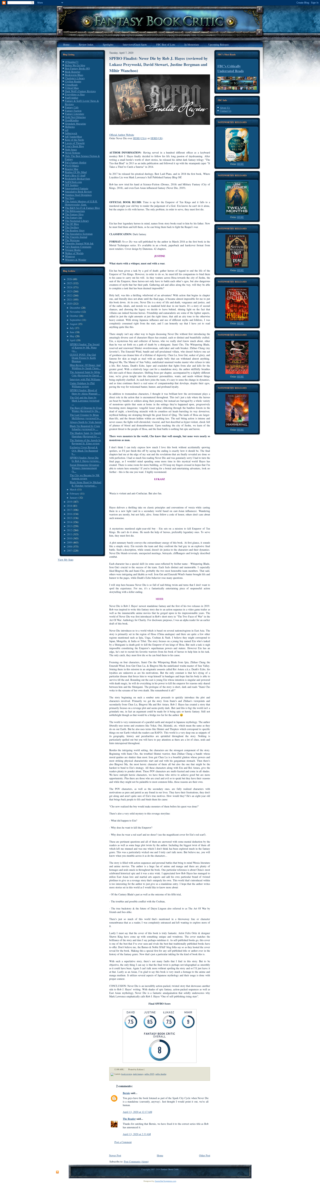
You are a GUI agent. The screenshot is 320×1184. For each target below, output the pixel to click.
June (72, 332)
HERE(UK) (157, 138)
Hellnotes (70, 126)
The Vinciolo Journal (76, 237)
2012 (69, 530)
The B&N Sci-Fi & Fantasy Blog (82, 208)
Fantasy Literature (74, 114)
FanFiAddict (71, 97)
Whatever (70, 256)
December (75, 307)
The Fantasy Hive (74, 214)
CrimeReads (71, 84)
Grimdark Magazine (75, 123)
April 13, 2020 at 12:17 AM (137, 1112)
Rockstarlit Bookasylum (77, 178)
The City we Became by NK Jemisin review (84, 476)
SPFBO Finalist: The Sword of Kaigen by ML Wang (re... (84, 348)
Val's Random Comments (78, 246)
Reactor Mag (71, 169)
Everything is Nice (75, 94)
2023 (69, 291)
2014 (69, 522)
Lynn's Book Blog (74, 146)
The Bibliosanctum (75, 211)
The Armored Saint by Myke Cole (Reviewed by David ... (86, 373)
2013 (69, 526)
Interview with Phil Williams (85, 379)
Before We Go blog (75, 65)
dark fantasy (138, 1074)
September (75, 320)
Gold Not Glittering (75, 117)
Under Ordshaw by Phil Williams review (82, 384)
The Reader (129, 1119)
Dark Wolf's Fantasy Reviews (80, 91)
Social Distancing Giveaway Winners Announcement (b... (84, 468)
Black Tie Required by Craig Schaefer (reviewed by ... (85, 427)
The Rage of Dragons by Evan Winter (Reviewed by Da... (86, 409)
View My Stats (65, 559)
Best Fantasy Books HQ (77, 68)
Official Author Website (121, 134)
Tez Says (69, 198)
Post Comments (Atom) (136, 1161)
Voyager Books (73, 250)
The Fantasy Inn (73, 217)
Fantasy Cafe (72, 107)
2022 (69, 295)
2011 (69, 534)
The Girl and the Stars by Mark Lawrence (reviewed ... (84, 401)
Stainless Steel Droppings (78, 195)
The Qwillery (72, 227)
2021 (69, 299)
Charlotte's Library (75, 78)
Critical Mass (72, 88)
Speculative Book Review (78, 191)
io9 (66, 130)
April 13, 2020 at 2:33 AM (137, 1134)
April (72, 340)
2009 (69, 542)
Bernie (126, 1093)
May (72, 336)
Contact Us (225, 111)
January (74, 497)
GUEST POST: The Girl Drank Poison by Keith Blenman (83, 358)
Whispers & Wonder (75, 259)
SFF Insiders (71, 185)
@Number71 (72, 62)
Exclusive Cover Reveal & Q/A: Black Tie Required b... (84, 450)
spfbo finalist (160, 1074)
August (73, 324)
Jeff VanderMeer (73, 136)
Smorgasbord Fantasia (76, 188)
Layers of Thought (75, 143)
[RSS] (57, 1172)
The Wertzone (72, 240)
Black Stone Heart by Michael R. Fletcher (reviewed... (85, 483)
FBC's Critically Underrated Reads (230, 68)
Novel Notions (72, 152)
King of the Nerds (74, 139)
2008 (69, 546)
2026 (69, 279)
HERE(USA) (140, 138)
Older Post (204, 1155)
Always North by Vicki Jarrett (85, 422)
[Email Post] (147, 1069)
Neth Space (71, 149)
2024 (69, 287)
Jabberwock (71, 133)
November (75, 311)
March (73, 489)
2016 (69, 514)
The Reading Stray (75, 230)
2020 (69, 303)
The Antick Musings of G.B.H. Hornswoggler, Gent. (81, 203)
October (74, 316)
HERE (240, 164)
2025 (69, 283)
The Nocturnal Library (77, 221)
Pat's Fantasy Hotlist (75, 162)
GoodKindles (72, 120)
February (74, 493)
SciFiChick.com (73, 182)
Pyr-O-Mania (72, 165)
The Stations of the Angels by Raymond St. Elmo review (85, 441)
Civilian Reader (73, 81)
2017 (69, 510)
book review (126, 1074)
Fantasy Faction (73, 110)
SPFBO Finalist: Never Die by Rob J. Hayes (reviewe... (85, 459)
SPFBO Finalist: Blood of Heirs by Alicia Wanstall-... (85, 391)
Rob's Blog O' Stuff (75, 175)
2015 (69, 518)
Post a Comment (123, 1142)
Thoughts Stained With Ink (79, 243)
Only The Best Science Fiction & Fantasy (82, 157)
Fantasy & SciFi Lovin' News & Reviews (82, 102)
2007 (69, 550)
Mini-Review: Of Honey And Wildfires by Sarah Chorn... (85, 366)
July (72, 328)
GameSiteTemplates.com (165, 1181)
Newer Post (115, 1155)
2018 (69, 505)
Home (160, 1155)
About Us (225, 107)
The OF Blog (72, 224)
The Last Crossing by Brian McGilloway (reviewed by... (85, 416)
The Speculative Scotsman (79, 234)
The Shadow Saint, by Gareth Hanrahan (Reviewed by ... (85, 434)
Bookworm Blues (74, 75)
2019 (69, 501)
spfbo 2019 (149, 1074)
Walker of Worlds (74, 253)
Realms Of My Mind (76, 172)
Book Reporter (72, 72)
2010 (69, 538)
